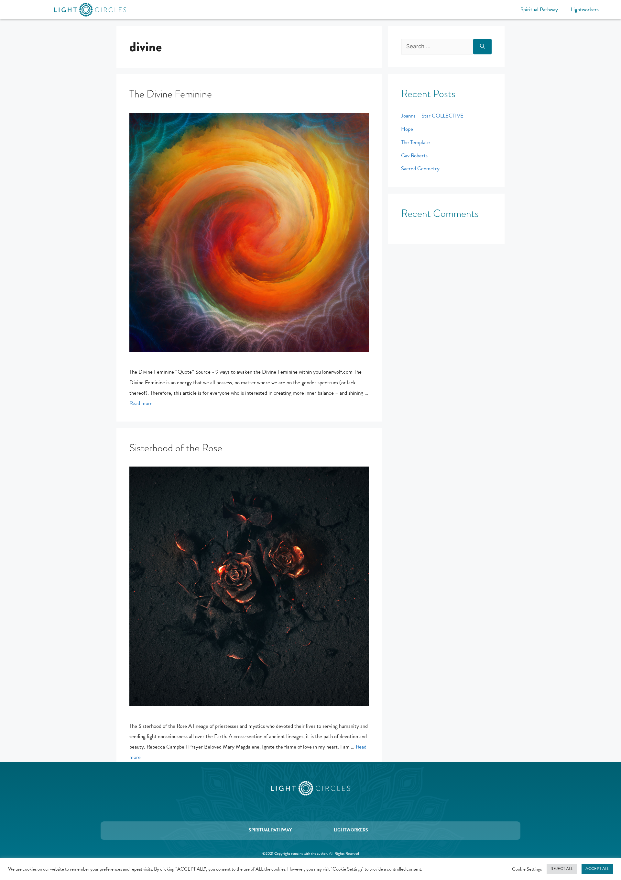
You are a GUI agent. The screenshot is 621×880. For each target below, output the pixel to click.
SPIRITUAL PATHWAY (270, 830)
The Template (415, 142)
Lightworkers (585, 10)
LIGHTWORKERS (351, 830)
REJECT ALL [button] (561, 868)
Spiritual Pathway (539, 10)
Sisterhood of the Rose (175, 448)
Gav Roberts (414, 156)
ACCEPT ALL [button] (597, 868)
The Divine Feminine (170, 94)
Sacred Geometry (420, 168)
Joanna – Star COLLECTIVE (432, 116)
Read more (141, 403)
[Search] (482, 46)
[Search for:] (437, 46)
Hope (407, 129)
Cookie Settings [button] (527, 869)
